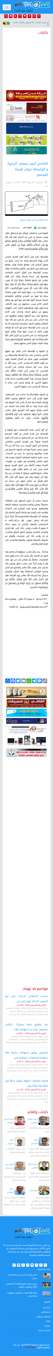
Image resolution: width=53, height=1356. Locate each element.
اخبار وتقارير (45, 1312)
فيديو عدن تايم (44, 1330)
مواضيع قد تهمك (35, 989)
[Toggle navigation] (7, 7)
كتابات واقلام (38, 1112)
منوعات (47, 1326)
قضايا (48, 1321)
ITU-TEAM (30, 1347)
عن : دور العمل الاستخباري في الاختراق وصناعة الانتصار (14, 1176)
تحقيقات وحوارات (43, 1317)
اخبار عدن (46, 1307)
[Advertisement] (26, 867)
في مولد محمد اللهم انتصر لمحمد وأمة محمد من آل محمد (38, 1176)
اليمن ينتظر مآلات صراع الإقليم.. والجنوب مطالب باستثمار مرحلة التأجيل (38, 1152)
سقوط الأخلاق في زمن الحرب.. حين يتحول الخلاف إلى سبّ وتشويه (14, 1201)
